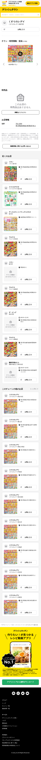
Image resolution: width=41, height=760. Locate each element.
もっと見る (33, 389)
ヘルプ (4, 720)
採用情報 (4, 728)
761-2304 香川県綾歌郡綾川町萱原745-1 (26, 125)
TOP (2, 625)
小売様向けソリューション (9, 726)
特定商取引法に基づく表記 (9, 743)
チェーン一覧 (9, 625)
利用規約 (4, 735)
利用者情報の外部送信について (11, 745)
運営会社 (4, 723)
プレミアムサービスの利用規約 (11, 740)
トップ (4, 703)
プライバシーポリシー (8, 737)
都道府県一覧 (6, 708)
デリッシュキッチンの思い (9, 718)
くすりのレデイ (19, 625)
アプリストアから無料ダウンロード (20, 682)
